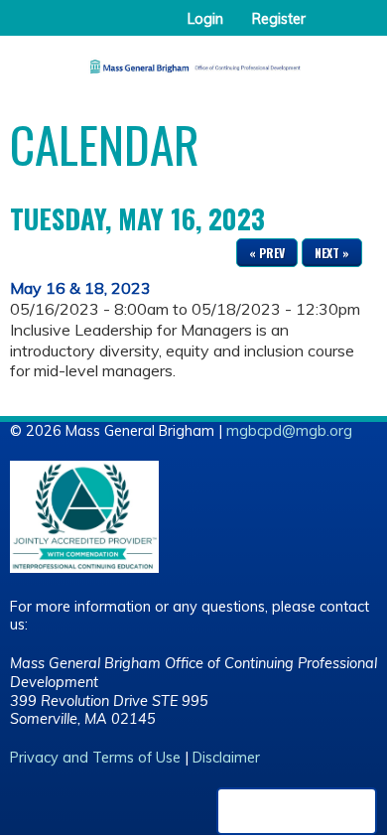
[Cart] (329, 29)
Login (205, 19)
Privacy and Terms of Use (95, 758)
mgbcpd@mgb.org (289, 431)
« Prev (267, 252)
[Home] (193, 59)
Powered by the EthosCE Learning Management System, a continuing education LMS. (296, 811)
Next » (332, 252)
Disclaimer (226, 758)
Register (279, 19)
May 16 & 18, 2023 (80, 288)
